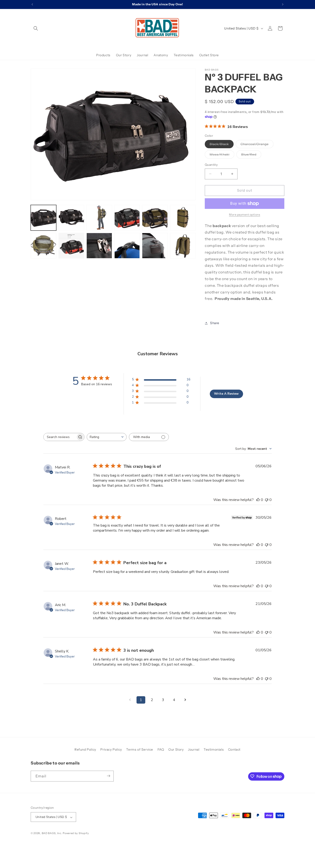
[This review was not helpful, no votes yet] (266, 499)
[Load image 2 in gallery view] (71, 218)
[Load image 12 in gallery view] (183, 245)
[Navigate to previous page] (129, 700)
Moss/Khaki (222, 155)
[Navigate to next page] (185, 700)
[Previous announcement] (32, 4)
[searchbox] (60, 437)
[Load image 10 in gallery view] (127, 245)
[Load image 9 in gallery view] (99, 245)
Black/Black (222, 145)
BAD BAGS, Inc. (52, 833)
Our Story (176, 749)
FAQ (161, 749)
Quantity (211, 164)
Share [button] (214, 323)
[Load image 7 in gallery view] (43, 245)
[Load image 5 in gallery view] (155, 218)
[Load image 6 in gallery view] (183, 218)
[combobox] (107, 437)
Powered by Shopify (76, 833)
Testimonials (214, 749)
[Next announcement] (283, 4)
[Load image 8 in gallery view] (71, 245)
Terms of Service (139, 749)
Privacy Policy (111, 749)
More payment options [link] (244, 214)
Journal (193, 749)
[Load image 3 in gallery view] (99, 218)
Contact (234, 749)
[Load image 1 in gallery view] (43, 218)
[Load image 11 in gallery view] (155, 245)
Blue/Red (251, 155)
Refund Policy (85, 749)
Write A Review (226, 393)
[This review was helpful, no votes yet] (258, 499)
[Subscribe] (108, 775)
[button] (36, 28)
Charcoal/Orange (257, 145)
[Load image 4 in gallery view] (127, 218)
